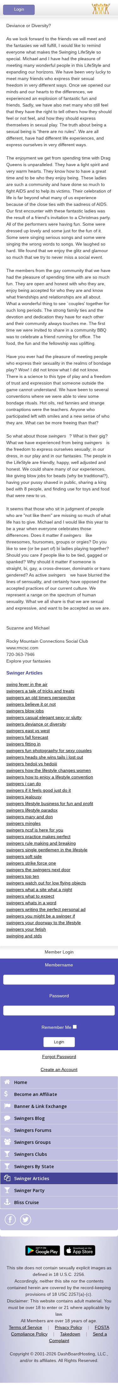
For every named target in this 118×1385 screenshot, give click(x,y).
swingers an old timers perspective (40, 697)
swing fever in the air (27, 684)
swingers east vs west (28, 730)
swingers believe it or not (31, 704)
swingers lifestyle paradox (32, 810)
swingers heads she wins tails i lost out (44, 757)
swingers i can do (23, 783)
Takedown (70, 1333)
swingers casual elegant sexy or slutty (43, 717)
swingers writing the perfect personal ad (46, 909)
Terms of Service (25, 1327)
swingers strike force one (31, 863)
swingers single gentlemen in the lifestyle (46, 849)
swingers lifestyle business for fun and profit (49, 803)
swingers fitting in (23, 743)
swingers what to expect (30, 896)
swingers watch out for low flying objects (46, 882)
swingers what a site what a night (39, 889)
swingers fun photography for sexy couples (49, 750)
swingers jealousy (24, 796)
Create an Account (59, 1069)
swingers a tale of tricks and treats (40, 690)
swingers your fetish (26, 929)
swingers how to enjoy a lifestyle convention (49, 776)
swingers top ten (22, 876)
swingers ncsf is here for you (34, 829)
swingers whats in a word (31, 902)
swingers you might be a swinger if (40, 916)
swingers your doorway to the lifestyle (43, 922)
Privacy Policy (68, 1327)
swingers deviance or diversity (36, 724)
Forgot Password (59, 1056)
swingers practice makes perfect (38, 836)
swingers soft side (24, 856)
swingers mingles (23, 823)
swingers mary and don (29, 816)
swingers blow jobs (25, 710)
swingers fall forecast (27, 737)
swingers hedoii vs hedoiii (31, 763)
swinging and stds (24, 935)
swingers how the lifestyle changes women (48, 770)
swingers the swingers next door (38, 869)
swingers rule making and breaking (41, 843)
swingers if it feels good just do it (38, 790)
